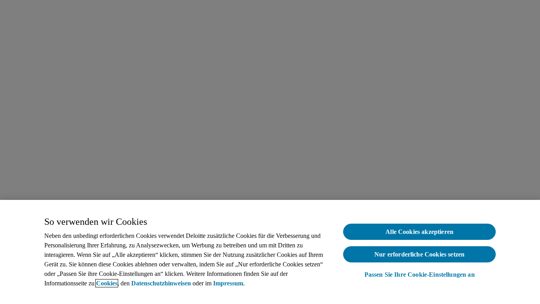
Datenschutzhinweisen (161, 283)
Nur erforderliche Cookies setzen (419, 254)
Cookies (106, 283)
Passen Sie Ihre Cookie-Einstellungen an (419, 274)
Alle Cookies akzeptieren (419, 231)
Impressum (228, 283)
